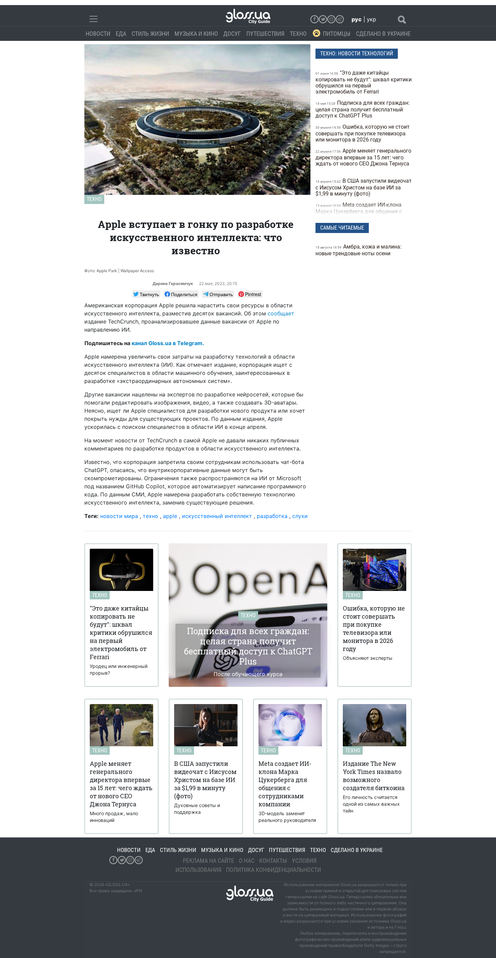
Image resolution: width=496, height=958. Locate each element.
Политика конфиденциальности (273, 869)
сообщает (281, 313)
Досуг (232, 33)
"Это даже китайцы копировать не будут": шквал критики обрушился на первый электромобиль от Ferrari (363, 82)
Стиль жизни (150, 33)
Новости (98, 33)
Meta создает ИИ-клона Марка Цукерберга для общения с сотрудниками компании (358, 211)
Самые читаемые (342, 228)
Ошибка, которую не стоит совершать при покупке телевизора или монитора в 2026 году (362, 133)
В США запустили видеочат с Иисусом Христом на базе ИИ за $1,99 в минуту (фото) (363, 187)
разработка (272, 516)
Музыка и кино (196, 33)
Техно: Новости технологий (356, 53)
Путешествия (265, 33)
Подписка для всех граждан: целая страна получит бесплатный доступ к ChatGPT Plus (362, 109)
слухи (300, 516)
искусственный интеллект (217, 516)
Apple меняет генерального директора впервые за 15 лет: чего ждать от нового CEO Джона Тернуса (363, 157)
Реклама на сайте (208, 860)
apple (170, 516)
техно (150, 516)
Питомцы (337, 33)
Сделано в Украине (383, 33)
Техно (298, 33)
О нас (246, 860)
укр (371, 19)
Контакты (273, 860)
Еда (121, 33)
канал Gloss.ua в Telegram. (168, 343)
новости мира (119, 516)
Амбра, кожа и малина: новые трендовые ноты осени (358, 250)
